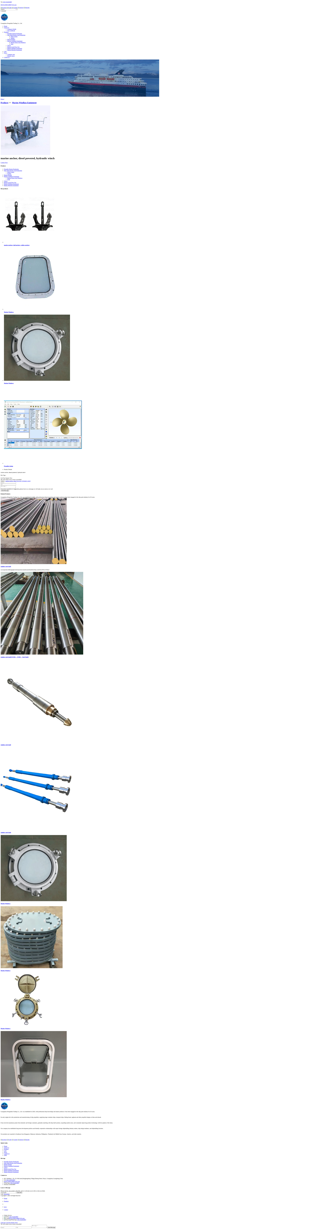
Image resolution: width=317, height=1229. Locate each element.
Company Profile (11, 29)
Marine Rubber (11, 39)
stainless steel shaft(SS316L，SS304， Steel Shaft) (15, 657)
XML (5, 1155)
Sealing (12, 38)
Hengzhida (6, 1194)
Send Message (5, 490)
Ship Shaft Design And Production (16, 35)
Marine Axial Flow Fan (13, 47)
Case (5, 51)
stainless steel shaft (6, 566)
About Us (6, 27)
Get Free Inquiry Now (12, 1222)
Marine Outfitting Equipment (14, 41)
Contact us (6, 57)
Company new (11, 54)
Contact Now (4, 162)
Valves (9, 45)
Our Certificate (11, 30)
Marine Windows (9, 312)
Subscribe (19, 1192)
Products (6, 32)
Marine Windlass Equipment (14, 48)
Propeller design (8, 466)
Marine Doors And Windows (18, 42)
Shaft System (14, 36)
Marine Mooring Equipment (14, 50)
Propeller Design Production (14, 33)
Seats (12, 44)
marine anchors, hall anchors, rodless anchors (17, 245)
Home (5, 26)
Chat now (3, 1222)
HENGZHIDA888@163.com (8, 5)
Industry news (11, 56)
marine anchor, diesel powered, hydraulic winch (18, 481)
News (5, 53)
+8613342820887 (7, 2)
